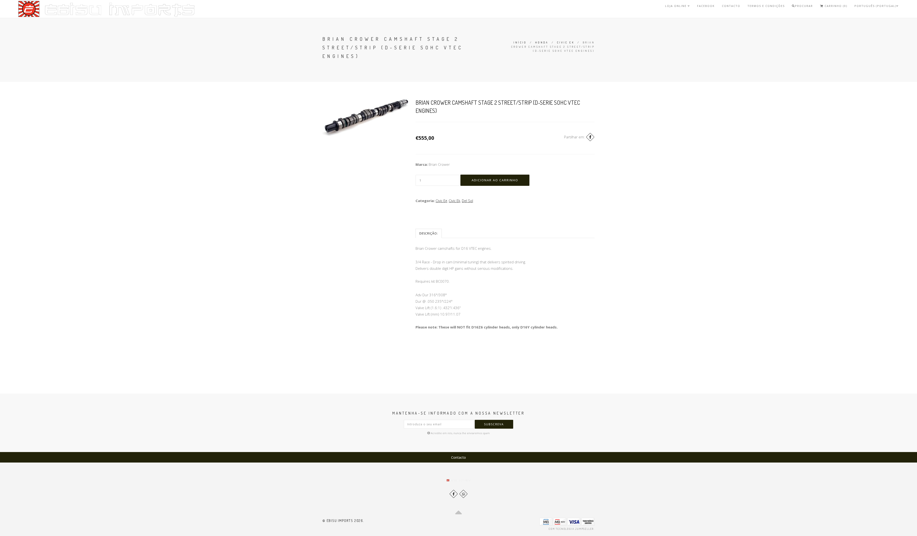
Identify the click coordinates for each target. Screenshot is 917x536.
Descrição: (428, 233)
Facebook (706, 6)
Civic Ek (565, 42)
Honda (542, 42)
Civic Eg (441, 200)
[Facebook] (590, 137)
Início (520, 42)
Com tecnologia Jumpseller (571, 529)
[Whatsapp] (463, 494)
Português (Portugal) (875, 6)
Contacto (731, 6)
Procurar (804, 6)
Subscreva (494, 424)
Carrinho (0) (835, 6)
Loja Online (676, 6)
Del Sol (467, 200)
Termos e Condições (766, 6)
